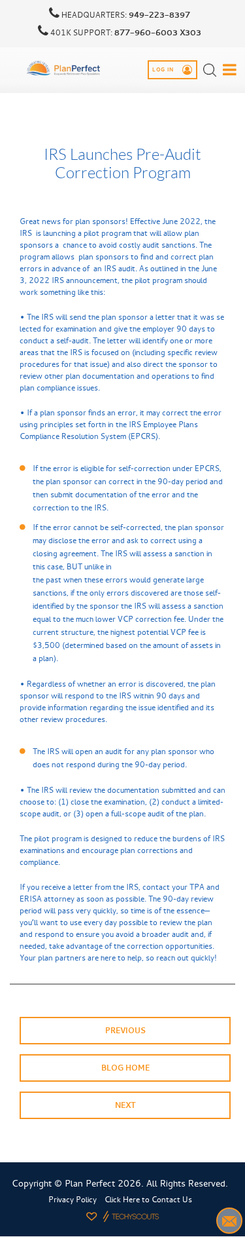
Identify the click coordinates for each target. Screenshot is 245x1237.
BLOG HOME (125, 1068)
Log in (164, 70)
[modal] (229, 69)
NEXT (125, 1105)
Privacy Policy (72, 1200)
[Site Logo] (64, 68)
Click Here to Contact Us (148, 1200)
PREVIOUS (125, 1031)
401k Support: (124, 33)
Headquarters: (124, 15)
